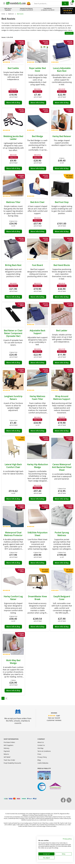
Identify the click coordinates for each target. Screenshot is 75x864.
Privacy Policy (42, 757)
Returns (6, 754)
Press (39, 754)
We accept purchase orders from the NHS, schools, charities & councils (17, 720)
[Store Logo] (16, 3)
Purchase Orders (9, 742)
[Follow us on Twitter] (69, 802)
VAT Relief (7, 757)
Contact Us (41, 745)
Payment (7, 751)
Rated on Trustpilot (67, 11)
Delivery (6, 748)
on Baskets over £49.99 (47, 9)
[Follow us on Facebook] (64, 802)
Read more (69, 33)
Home (3, 14)
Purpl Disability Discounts (12, 763)
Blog (39, 760)
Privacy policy (67, 839)
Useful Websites (43, 763)
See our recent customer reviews (54, 719)
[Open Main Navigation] (4, 3)
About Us (41, 742)
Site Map (40, 748)
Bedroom (11, 14)
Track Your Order (9, 760)
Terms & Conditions (44, 751)
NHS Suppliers (8, 745)
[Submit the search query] (65, 3)
